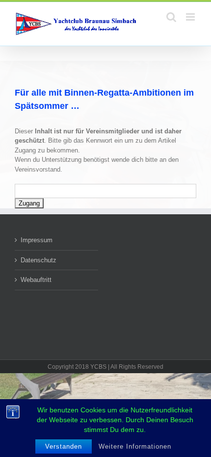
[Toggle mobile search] (171, 17)
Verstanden (63, 446)
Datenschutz (38, 260)
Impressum (37, 240)
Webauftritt (36, 279)
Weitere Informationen (135, 446)
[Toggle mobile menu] (191, 17)
